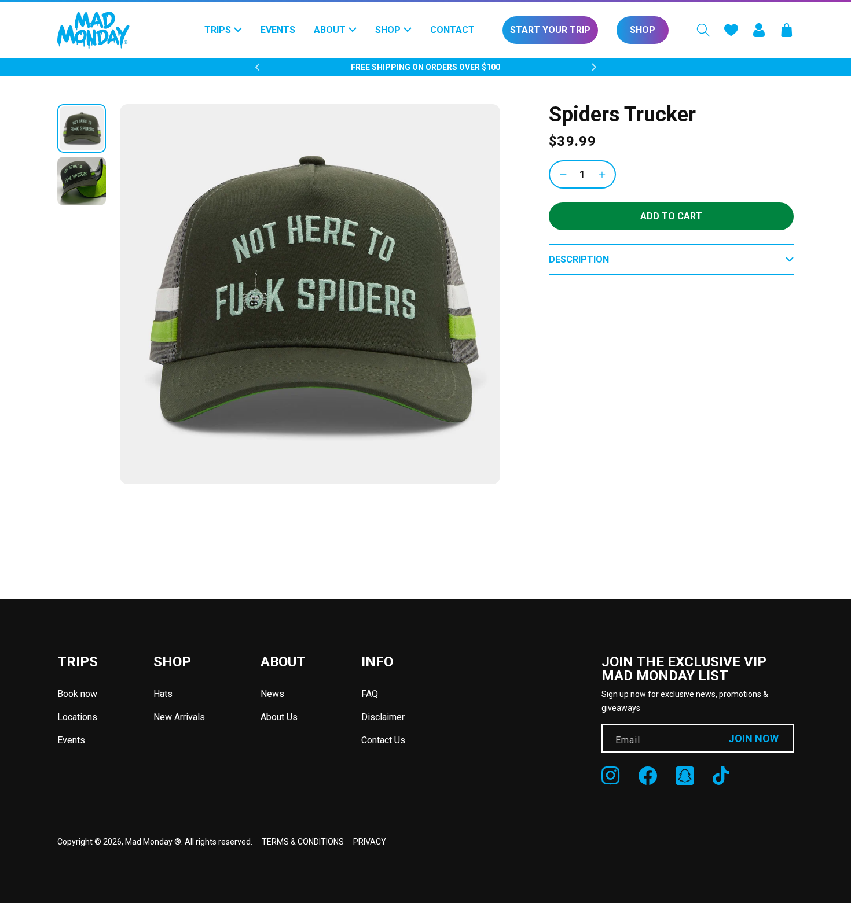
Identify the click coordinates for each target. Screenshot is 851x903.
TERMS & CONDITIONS (303, 841)
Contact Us (383, 740)
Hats (163, 693)
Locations (77, 717)
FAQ (369, 693)
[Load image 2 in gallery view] (81, 181)
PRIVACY (369, 841)
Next (594, 67)
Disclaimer (383, 717)
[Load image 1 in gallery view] (81, 128)
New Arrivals (179, 717)
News (272, 693)
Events (71, 740)
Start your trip (550, 29)
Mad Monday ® (153, 841)
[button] (703, 30)
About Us (279, 717)
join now (753, 738)
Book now (77, 693)
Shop (642, 29)
